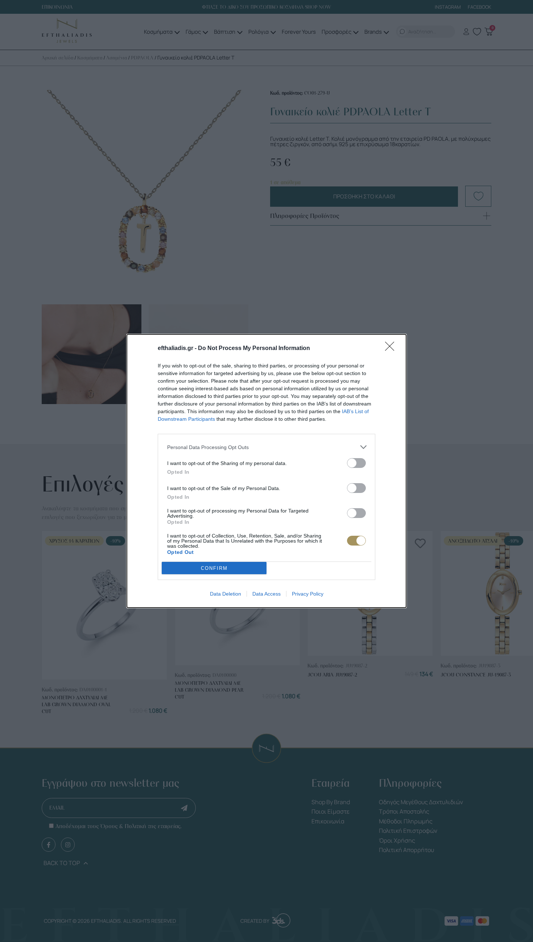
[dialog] (266, 471)
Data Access (266, 594)
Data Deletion (225, 594)
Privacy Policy (307, 594)
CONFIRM (214, 568)
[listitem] (266, 447)
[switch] (356, 463)
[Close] (392, 348)
